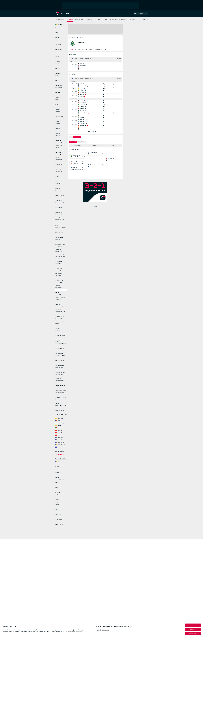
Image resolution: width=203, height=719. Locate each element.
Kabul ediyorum (193, 625)
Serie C (57, 32)
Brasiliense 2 (58, 63)
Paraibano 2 (58, 138)
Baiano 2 (57, 59)
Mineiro (57, 121)
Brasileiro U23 (58, 261)
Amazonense (58, 51)
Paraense (57, 128)
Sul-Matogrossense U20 (60, 321)
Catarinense (58, 83)
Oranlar (77, 49)
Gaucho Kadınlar (59, 367)
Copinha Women (59, 330)
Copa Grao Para (59, 232)
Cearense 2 (58, 92)
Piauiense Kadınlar (59, 392)
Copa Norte (58, 234)
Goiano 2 (57, 106)
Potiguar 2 (57, 176)
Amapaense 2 (58, 49)
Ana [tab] (71, 137)
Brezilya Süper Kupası (60, 254)
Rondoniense (58, 178)
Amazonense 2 (58, 54)
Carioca (57, 71)
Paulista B (57, 157)
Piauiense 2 (58, 169)
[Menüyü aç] (146, 13)
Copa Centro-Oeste (59, 214)
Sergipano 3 (58, 190)
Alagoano (57, 42)
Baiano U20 (58, 278)
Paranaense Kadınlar (60, 385)
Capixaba (57, 66)
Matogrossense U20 (60, 297)
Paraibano (57, 135)
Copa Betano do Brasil (60, 205)
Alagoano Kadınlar (59, 348)
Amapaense (58, 47)
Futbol (73, 37)
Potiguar (57, 174)
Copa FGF (57, 222)
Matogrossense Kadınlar (59, 375)
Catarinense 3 (58, 87)
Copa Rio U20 (58, 242)
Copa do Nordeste (59, 251)
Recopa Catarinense (60, 256)
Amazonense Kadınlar (60, 351)
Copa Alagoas (58, 212)
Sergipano (57, 186)
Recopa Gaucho (59, 258)
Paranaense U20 (59, 306)
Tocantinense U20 (59, 202)
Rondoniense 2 (58, 181)
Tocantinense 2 (58, 200)
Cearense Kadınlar (59, 365)
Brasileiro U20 (58, 263)
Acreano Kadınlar (59, 346)
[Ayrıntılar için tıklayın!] (95, 64)
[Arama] (135, 13)
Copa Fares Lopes (59, 219)
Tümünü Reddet (193, 629)
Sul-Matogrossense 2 (60, 195)
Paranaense (58, 140)
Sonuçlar (84, 49)
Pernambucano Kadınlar (61, 390)
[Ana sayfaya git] (66, 13)
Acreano (57, 37)
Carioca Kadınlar (59, 358)
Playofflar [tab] (77, 137)
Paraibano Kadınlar (59, 383)
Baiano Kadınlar (59, 353)
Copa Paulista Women (60, 408)
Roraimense (58, 183)
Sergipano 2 (58, 188)
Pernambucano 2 (59, 162)
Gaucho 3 (57, 102)
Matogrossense (59, 116)
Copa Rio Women (59, 410)
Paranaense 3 (58, 145)
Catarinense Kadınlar (60, 362)
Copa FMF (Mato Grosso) (59, 224)
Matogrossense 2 (59, 118)
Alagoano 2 (58, 44)
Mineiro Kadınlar (59, 378)
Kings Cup (57, 328)
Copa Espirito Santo (60, 217)
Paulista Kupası (59, 237)
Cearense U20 (58, 290)
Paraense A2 (58, 130)
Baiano (57, 56)
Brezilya (81, 37)
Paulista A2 (58, 150)
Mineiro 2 (57, 123)
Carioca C (57, 80)
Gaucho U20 (58, 292)
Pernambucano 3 (59, 164)
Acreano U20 (58, 270)
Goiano (57, 104)
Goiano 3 (57, 109)
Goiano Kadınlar (59, 370)
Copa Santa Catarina (60, 244)
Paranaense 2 (58, 142)
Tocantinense (58, 198)
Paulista (57, 147)
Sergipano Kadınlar (59, 399)
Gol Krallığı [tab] (81, 141)
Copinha (57, 323)
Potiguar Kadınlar (59, 395)
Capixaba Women (59, 360)
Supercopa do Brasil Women (60, 340)
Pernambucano (59, 159)
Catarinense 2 (58, 85)
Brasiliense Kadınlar (60, 355)
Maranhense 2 (58, 114)
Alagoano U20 (58, 273)
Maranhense (58, 111)
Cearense (57, 90)
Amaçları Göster (193, 633)
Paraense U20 (58, 302)
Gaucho (57, 97)
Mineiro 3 (57, 126)
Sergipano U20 (58, 318)
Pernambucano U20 (60, 311)
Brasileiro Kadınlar (59, 333)
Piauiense (57, 166)
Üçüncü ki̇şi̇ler (79, 631)
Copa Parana (58, 230)
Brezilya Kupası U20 (59, 207)
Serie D (57, 35)
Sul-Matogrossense (59, 193)
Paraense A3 (58, 133)
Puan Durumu (98, 49)
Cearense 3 (58, 94)
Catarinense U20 (59, 287)
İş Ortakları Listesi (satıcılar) (102, 630)
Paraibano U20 (58, 304)
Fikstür (91, 49)
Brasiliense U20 (59, 280)
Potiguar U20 (58, 314)
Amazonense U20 (59, 275)
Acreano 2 (57, 39)
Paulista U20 (58, 309)
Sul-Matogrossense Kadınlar (59, 402)
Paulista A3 (58, 152)
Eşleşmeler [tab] (73, 141)
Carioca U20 (58, 285)
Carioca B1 (57, 75)
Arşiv (106, 49)
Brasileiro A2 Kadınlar (60, 335)
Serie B (57, 30)
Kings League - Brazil (60, 326)
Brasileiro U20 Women (60, 343)
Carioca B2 (57, 78)
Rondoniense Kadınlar (60, 397)
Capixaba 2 (58, 68)
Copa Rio (57, 239)
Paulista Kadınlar (59, 387)
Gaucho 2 (57, 99)
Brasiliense (58, 61)
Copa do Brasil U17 (59, 210)
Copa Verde (58, 249)
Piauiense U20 (58, 171)
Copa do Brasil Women (60, 405)
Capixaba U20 (58, 282)
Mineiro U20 (58, 299)
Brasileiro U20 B (59, 266)
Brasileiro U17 (58, 268)
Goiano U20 (58, 294)
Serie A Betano (58, 27)
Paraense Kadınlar (59, 380)
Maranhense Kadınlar (60, 372)
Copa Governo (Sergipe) (60, 227)
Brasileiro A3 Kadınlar (60, 338)
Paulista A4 (58, 154)
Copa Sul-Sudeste (59, 246)
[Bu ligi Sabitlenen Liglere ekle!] (89, 42)
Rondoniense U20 (59, 316)
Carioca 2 (57, 73)
